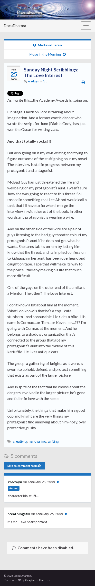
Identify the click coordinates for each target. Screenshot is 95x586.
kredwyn (33, 81)
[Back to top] (84, 575)
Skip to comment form (22, 466)
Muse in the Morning (45, 54)
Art (45, 81)
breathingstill (19, 514)
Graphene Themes (37, 580)
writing (53, 441)
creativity (20, 441)
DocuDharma (15, 25)
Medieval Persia (50, 45)
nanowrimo (37, 441)
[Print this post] (83, 82)
